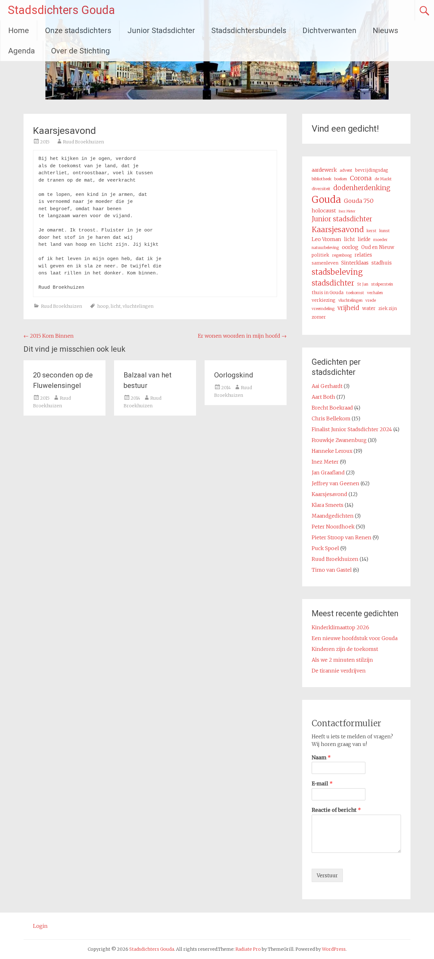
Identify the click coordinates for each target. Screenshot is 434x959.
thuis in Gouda (327, 292)
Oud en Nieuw (377, 247)
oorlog (350, 247)
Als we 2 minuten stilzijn (342, 660)
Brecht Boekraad (332, 407)
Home (18, 30)
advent (346, 170)
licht (116, 306)
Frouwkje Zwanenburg (339, 440)
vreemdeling (323, 308)
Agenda (21, 50)
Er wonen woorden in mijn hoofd (242, 336)
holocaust (324, 210)
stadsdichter (333, 283)
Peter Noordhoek (333, 526)
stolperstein (382, 284)
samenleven (325, 263)
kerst (371, 230)
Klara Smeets (327, 505)
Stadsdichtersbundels (248, 30)
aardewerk (324, 170)
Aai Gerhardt (327, 386)
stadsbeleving (337, 272)
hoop (103, 306)
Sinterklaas (355, 262)
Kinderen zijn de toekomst (345, 649)
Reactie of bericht (336, 810)
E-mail (322, 783)
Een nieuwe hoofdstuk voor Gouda (354, 638)
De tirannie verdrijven (339, 670)
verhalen (375, 292)
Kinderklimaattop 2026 (340, 627)
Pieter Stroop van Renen (341, 537)
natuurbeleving (325, 247)
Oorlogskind (233, 375)
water (369, 308)
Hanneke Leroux (332, 451)
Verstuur (327, 875)
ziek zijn (387, 308)
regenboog (342, 255)
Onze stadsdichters (78, 30)
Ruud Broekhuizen (83, 142)
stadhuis (381, 263)
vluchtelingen (138, 306)
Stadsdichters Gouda (61, 10)
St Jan (362, 284)
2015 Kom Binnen (49, 336)
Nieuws (385, 30)
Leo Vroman (326, 239)
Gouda (326, 199)
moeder (380, 239)
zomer (319, 317)
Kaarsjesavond (338, 229)
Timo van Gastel (332, 570)
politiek (320, 255)
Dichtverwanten (329, 30)
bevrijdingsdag (371, 170)
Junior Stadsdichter (161, 30)
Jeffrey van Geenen (335, 483)
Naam (321, 757)
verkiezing (324, 300)
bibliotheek (321, 178)
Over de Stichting (80, 50)
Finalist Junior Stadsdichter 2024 (352, 429)
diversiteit (321, 188)
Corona (361, 178)
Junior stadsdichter (342, 219)
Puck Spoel (325, 548)
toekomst (355, 292)
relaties (363, 255)
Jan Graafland (328, 472)
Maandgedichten (333, 516)
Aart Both (323, 397)
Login (40, 926)
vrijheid (348, 308)
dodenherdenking (361, 188)
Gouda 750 (359, 200)
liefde (364, 239)
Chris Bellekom (331, 418)
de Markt (383, 178)
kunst (384, 230)
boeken (340, 178)
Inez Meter (347, 211)
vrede (370, 300)
